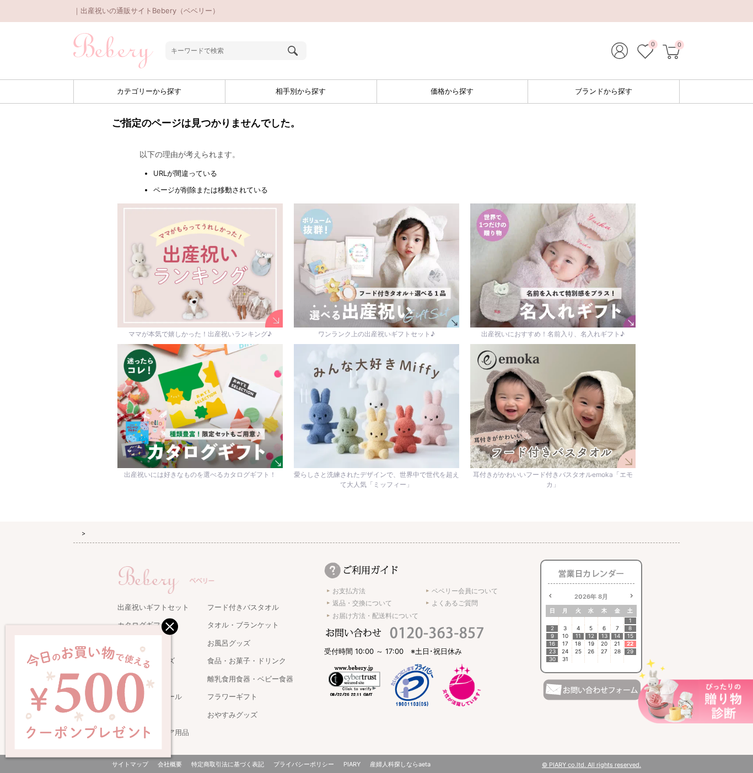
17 (565, 644)
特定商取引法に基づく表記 (227, 764)
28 (617, 651)
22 (630, 644)
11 (578, 636)
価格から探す (452, 91)
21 (617, 644)
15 (630, 636)
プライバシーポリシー (303, 764)
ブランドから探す (603, 91)
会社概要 (170, 764)
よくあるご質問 (455, 603)
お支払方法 (348, 591)
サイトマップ (130, 764)
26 (591, 651)
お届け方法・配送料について (375, 615)
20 (604, 644)
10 (565, 636)
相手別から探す (301, 91)
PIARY (352, 764)
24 (565, 651)
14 (617, 636)
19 (591, 644)
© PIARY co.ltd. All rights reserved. (591, 765)
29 (630, 651)
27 (604, 651)
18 (578, 644)
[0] (645, 53)
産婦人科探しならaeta (400, 764)
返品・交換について (362, 603)
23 (552, 651)
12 (591, 636)
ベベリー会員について (465, 591)
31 (565, 659)
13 (604, 636)
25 (578, 651)
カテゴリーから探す (149, 91)
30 (552, 659)
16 (552, 644)
